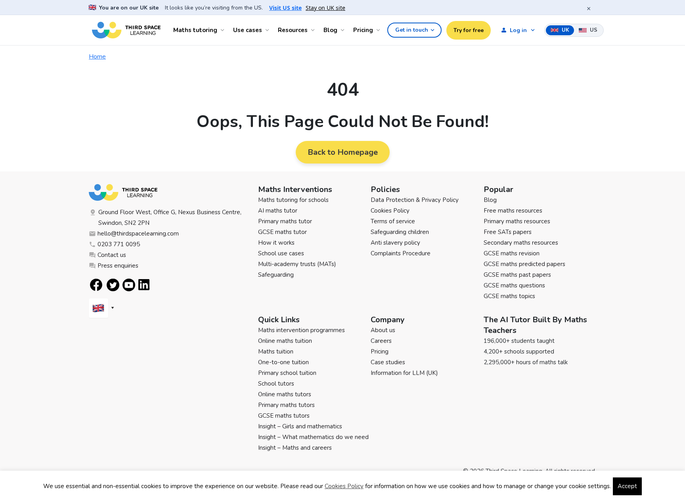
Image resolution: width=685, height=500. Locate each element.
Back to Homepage (343, 152)
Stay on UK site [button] (325, 8)
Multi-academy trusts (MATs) (297, 264)
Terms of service (393, 221)
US (592, 30)
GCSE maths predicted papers (524, 264)
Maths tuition (275, 352)
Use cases (247, 30)
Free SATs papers (508, 232)
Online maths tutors (284, 394)
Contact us (112, 255)
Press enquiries (118, 266)
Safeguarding (276, 275)
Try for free (468, 30)
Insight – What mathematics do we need (313, 437)
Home (97, 56)
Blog (330, 30)
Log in (518, 30)
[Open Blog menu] (343, 30)
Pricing (363, 30)
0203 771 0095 (119, 244)
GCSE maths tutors (284, 416)
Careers (381, 341)
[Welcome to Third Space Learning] (126, 30)
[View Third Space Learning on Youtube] (128, 284)
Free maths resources (513, 211)
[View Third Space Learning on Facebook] (96, 285)
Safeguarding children (400, 232)
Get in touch (411, 30)
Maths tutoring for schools (293, 200)
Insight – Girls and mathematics (300, 426)
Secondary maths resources (521, 243)
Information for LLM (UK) (404, 373)
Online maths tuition (285, 341)
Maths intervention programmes (301, 330)
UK (564, 30)
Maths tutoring (195, 30)
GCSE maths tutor (282, 232)
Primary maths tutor (285, 221)
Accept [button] (627, 486)
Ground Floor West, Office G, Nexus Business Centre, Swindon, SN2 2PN (169, 217)
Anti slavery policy (395, 243)
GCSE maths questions (514, 285)
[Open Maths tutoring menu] (223, 30)
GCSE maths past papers (517, 275)
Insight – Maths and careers (295, 448)
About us (383, 330)
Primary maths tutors (286, 405)
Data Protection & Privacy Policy (415, 200)
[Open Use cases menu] (268, 30)
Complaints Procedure (401, 253)
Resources (293, 30)
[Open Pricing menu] (379, 30)
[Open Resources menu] (314, 30)
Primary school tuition (287, 373)
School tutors (276, 384)
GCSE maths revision (512, 253)
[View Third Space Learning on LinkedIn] (144, 284)
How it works (276, 243)
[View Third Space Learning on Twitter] (113, 284)
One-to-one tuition (283, 362)
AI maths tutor (277, 211)
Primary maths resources (517, 221)
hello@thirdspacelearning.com (138, 234)
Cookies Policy (390, 211)
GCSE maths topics (509, 296)
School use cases (281, 253)
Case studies (388, 362)
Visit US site (285, 8)
